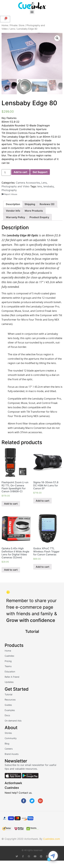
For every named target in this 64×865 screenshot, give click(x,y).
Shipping (30, 204)
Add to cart (20, 172)
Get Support (40, 172)
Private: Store (17, 25)
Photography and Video (16, 186)
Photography (9, 190)
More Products (34, 210)
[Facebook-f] (23, 800)
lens (39, 186)
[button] (32, 11)
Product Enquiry (39, 217)
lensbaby (48, 186)
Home (5, 25)
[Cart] (5, 19)
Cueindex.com (51, 838)
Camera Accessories (28, 182)
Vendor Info (13, 210)
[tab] (13, 204)
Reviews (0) (47, 204)
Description (13, 204)
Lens (12, 28)
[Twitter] (32, 800)
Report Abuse (10, 194)
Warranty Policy (15, 217)
